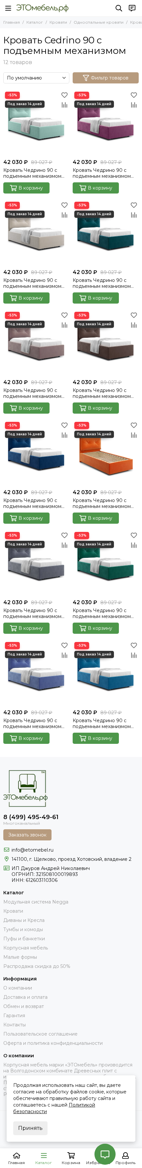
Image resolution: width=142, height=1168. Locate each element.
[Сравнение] (64, 105)
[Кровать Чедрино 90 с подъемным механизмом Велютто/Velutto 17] (36, 233)
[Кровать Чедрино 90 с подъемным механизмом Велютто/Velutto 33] (106, 563)
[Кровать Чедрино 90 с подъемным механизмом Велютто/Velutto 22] (36, 343)
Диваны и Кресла (24, 920)
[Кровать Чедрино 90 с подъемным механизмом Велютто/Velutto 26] (36, 453)
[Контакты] (132, 8)
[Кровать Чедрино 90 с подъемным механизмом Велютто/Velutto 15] (106, 123)
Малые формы (20, 957)
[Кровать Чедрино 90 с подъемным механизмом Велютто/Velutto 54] (106, 673)
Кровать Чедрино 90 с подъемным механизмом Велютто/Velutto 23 (102, 393)
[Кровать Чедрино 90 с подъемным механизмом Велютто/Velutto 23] (106, 343)
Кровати (58, 22)
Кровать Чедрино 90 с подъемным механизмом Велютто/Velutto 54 (102, 723)
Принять (30, 1128)
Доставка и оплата (25, 997)
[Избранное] (64, 95)
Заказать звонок (27, 835)
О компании (17, 988)
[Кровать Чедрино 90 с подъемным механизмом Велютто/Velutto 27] (106, 453)
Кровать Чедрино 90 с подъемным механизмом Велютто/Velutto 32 (32, 613)
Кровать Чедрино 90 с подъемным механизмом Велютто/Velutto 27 (102, 503)
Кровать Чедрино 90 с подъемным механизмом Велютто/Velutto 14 (32, 173)
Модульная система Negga (35, 902)
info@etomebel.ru (32, 850)
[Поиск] (118, 8)
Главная (11, 22)
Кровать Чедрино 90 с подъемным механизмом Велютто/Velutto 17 (32, 283)
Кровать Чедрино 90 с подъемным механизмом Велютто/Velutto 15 (102, 173)
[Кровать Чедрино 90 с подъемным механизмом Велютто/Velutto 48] (36, 673)
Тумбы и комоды (23, 929)
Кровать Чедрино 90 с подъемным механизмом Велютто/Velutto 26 (32, 503)
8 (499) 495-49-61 (30, 817)
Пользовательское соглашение (40, 1034)
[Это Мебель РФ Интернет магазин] (42, 8)
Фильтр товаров (109, 78)
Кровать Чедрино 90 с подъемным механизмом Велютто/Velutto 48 (32, 723)
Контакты (14, 1025)
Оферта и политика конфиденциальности (53, 1043)
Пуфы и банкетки (24, 939)
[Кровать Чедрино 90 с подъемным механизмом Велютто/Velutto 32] (36, 563)
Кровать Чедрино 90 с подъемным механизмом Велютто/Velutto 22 (32, 393)
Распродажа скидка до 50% (36, 966)
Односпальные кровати (99, 22)
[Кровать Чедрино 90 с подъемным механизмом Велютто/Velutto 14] (36, 123)
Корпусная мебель (25, 948)
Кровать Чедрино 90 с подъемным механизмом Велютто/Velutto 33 (102, 613)
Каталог (34, 22)
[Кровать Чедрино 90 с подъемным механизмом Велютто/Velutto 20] (106, 233)
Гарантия (14, 1016)
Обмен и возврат (23, 1006)
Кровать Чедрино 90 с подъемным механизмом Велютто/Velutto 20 (102, 283)
